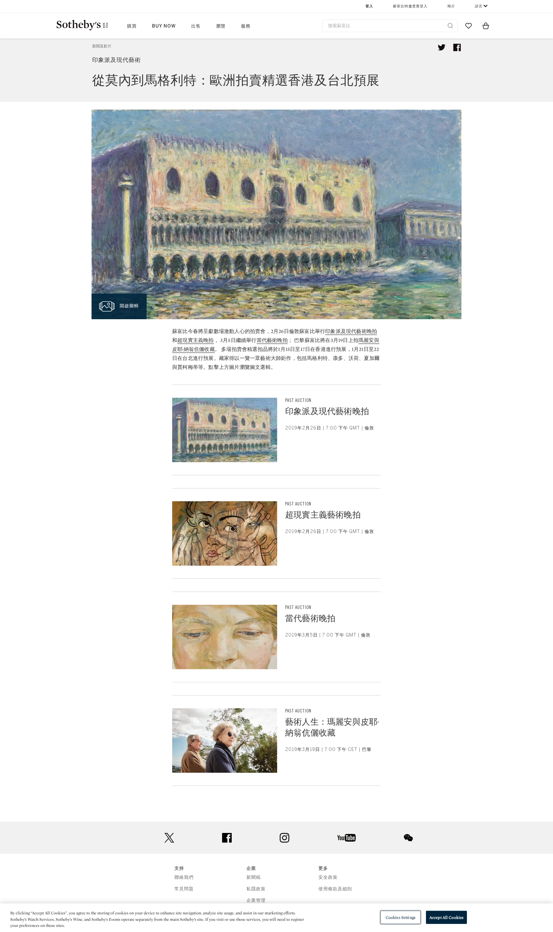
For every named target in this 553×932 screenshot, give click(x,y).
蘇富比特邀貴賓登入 (410, 6)
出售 (196, 26)
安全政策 (328, 877)
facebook (227, 838)
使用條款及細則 (335, 889)
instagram (284, 838)
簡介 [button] (451, 6)
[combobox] (390, 26)
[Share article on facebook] (457, 47)
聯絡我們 (184, 877)
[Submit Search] (450, 25)
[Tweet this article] (441, 47)
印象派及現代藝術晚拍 (351, 331)
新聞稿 (253, 877)
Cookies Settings (400, 917)
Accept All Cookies (446, 917)
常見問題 (184, 889)
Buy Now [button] (164, 26)
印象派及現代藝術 (116, 59)
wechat (408, 837)
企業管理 (256, 900)
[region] (276, 917)
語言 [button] (479, 6)
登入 (369, 6)
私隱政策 (256, 889)
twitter (169, 838)
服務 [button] (246, 26)
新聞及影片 (101, 46)
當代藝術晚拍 (272, 340)
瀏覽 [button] (221, 26)
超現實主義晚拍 (195, 340)
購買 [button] (132, 26)
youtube (346, 838)
